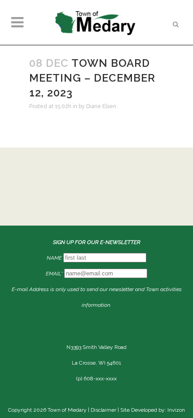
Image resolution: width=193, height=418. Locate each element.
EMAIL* (54, 273)
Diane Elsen (101, 106)
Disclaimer (103, 410)
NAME (54, 258)
